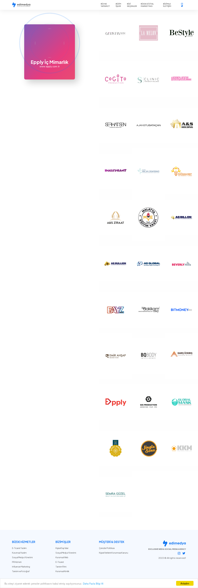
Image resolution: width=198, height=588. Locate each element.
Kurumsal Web (62, 557)
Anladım (184, 583)
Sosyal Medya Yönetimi (66, 552)
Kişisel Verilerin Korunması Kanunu (113, 552)
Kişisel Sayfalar (62, 548)
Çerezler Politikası (107, 548)
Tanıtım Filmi (61, 566)
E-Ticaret (60, 562)
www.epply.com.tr (50, 66)
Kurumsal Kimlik (62, 571)
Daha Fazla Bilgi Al (93, 583)
